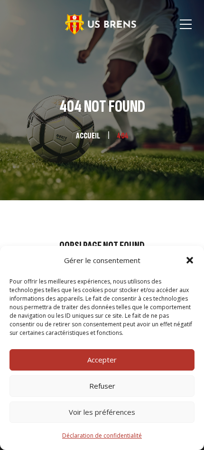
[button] (190, 260)
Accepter (102, 359)
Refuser (102, 386)
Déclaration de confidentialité (102, 435)
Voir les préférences (102, 412)
